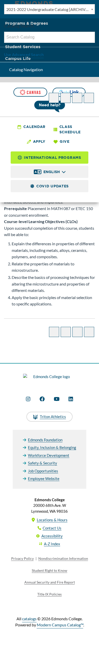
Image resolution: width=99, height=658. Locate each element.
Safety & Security (42, 463)
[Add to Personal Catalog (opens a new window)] (54, 98)
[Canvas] (30, 92)
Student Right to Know (49, 570)
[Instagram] (28, 399)
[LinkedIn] (71, 399)
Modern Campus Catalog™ (60, 624)
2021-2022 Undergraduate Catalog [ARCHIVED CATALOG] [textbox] (50, 9)
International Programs (52, 158)
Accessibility (52, 536)
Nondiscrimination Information (63, 558)
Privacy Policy (22, 558)
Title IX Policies (49, 594)
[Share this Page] (65, 98)
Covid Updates (52, 186)
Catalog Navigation (26, 69)
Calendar (34, 127)
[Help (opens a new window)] (89, 98)
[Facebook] (42, 399)
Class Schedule (70, 129)
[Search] (89, 37)
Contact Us (52, 528)
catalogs (29, 618)
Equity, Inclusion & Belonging (52, 447)
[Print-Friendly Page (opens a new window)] (77, 98)
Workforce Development (48, 455)
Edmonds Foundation (45, 439)
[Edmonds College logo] (49, 379)
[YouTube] (57, 399)
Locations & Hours (52, 520)
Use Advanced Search (24, 54)
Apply (39, 141)
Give (65, 141)
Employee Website (43, 478)
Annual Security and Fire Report (49, 582)
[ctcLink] (69, 92)
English (51, 172)
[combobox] (49, 9)
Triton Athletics (53, 416)
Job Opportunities (43, 471)
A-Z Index (52, 543)
